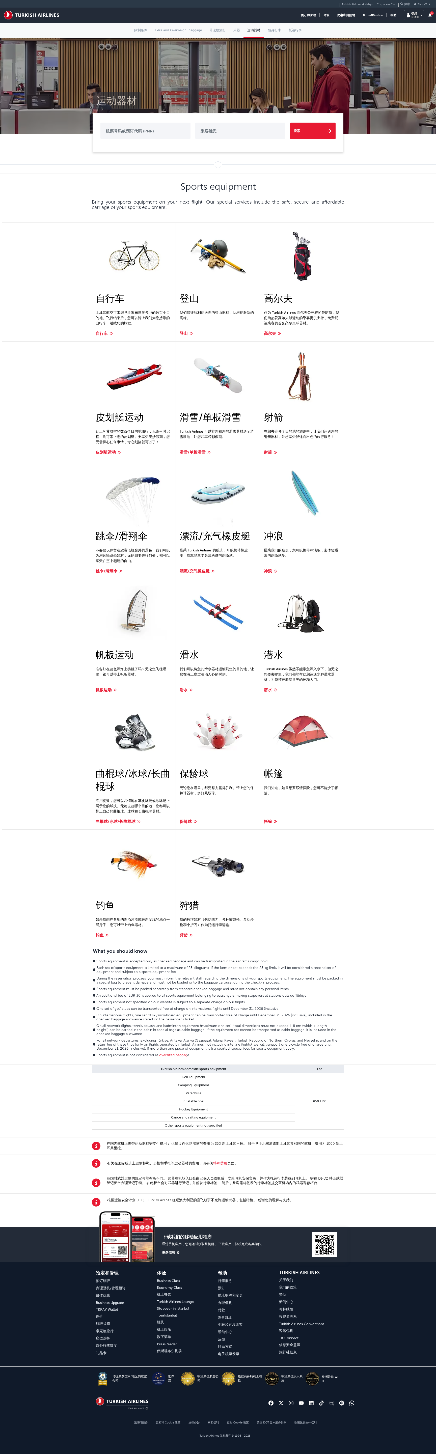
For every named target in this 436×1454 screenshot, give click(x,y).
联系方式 (225, 1347)
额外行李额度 (106, 1346)
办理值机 (225, 1303)
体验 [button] (326, 15)
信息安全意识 (289, 1345)
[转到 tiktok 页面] (321, 1403)
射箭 (268, 452)
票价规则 (225, 1317)
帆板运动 (104, 689)
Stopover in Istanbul (173, 1308)
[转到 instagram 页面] (291, 1403)
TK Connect (288, 1338)
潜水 (268, 689)
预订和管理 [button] (308, 15)
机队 (160, 1322)
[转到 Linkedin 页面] (311, 1403)
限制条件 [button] (140, 30)
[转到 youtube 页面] (301, 1403)
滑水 (184, 689)
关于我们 (286, 1280)
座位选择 (103, 1338)
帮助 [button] (393, 15)
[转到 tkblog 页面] (331, 1403)
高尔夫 (270, 333)
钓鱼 (100, 935)
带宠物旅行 (105, 1331)
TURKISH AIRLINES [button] (299, 1272)
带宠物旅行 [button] (217, 30)
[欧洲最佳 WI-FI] (312, 1379)
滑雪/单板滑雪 (193, 452)
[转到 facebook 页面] (271, 1403)
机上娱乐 (164, 1329)
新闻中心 (286, 1302)
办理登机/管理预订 (111, 1288)
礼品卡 (101, 1353)
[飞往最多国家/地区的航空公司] (103, 1379)
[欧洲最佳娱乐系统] (272, 1379)
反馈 (221, 1339)
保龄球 (186, 821)
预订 (221, 1288)
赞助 (282, 1295)
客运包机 (286, 1331)
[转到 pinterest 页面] (341, 1403)
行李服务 (225, 1281)
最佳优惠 (103, 1295)
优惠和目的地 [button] (346, 15)
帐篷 (268, 821)
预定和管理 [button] (107, 1272)
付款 (221, 1310)
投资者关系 (288, 1317)
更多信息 (168, 1252)
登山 (184, 333)
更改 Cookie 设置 (238, 1422)
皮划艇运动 (106, 452)
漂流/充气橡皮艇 (195, 571)
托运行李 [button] (295, 30)
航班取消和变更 (230, 1295)
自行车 (102, 333)
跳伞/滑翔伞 (107, 571)
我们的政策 (288, 1287)
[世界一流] (159, 1379)
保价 (99, 1316)
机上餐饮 (164, 1294)
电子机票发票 (228, 1354)
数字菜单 (164, 1337)
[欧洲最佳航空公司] (188, 1379)
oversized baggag (173, 1055)
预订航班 (103, 1281)
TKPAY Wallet (107, 1309)
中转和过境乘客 (230, 1325)
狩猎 (184, 935)
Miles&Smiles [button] (373, 15)
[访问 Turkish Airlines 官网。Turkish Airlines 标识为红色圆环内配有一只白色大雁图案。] (31, 15)
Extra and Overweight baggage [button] (178, 30)
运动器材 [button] (253, 30)
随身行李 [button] (274, 30)
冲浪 (268, 571)
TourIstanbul (167, 1315)
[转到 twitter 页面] (281, 1403)
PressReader (167, 1344)
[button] (405, 4)
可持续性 (286, 1309)
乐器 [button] (236, 30)
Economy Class (169, 1287)
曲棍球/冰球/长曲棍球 (115, 821)
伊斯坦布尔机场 (169, 1351)
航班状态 (103, 1324)
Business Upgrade (110, 1303)
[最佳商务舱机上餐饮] (228, 1379)
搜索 (297, 131)
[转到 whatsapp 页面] (351, 1403)
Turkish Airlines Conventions (301, 1324)
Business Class (168, 1281)
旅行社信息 (288, 1352)
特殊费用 (220, 1163)
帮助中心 (225, 1332)
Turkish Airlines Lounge (175, 1302)
